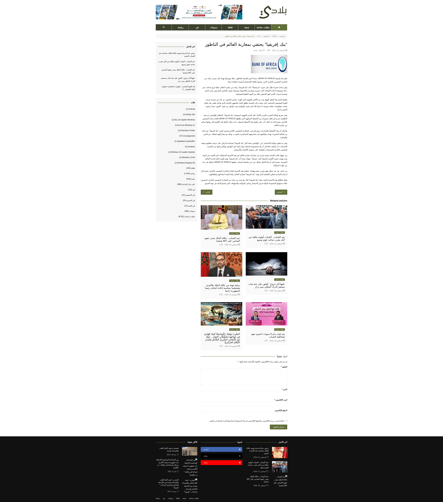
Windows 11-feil (188, 157)
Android (192, 109)
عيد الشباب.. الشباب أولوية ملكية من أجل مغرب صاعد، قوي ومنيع (176, 62)
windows (191, 147)
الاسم (284, 389)
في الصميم (191, 200)
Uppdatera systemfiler (186, 141)
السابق (279, 192)
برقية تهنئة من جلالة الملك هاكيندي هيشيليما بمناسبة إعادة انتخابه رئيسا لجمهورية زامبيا (222, 288)
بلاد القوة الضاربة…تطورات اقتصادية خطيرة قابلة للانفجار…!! (178, 88)
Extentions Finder (188, 130)
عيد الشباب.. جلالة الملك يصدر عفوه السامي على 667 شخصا (178, 71)
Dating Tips (190, 114)
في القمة (191, 206)
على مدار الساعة (188, 184)
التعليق (284, 367)
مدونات (213, 27)
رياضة (181, 27)
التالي (208, 192)
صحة (246, 27)
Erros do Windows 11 (186, 125)
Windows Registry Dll (186, 163)
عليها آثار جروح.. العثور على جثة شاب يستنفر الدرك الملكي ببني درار (178, 79)
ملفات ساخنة (263, 27)
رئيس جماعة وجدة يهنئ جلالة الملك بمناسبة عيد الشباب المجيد (177, 54)
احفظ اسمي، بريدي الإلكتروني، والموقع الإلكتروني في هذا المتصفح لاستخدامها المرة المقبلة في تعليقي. (246, 421)
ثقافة (230, 27)
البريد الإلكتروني (280, 400)
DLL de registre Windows (184, 120)
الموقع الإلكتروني (281, 410)
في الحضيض (190, 195)
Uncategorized (189, 136)
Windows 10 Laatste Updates (183, 152)
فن (197, 27)
